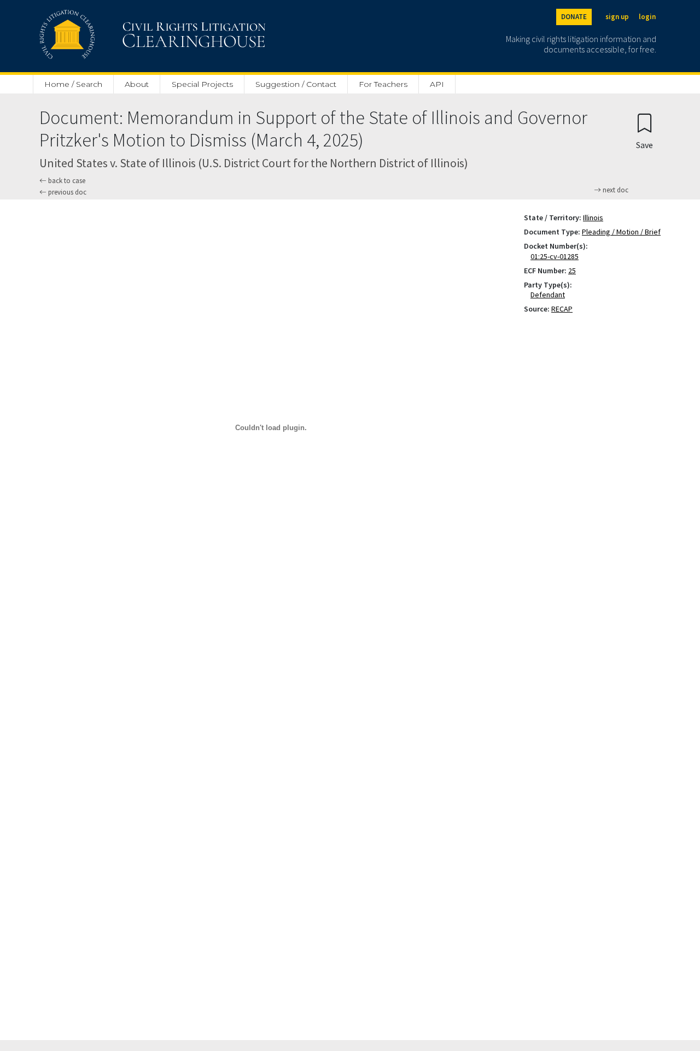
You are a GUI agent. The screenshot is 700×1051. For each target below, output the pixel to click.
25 (572, 270)
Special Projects (202, 84)
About (137, 84)
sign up (617, 16)
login (647, 16)
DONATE (574, 16)
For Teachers (383, 84)
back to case (65, 180)
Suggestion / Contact (295, 84)
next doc (614, 190)
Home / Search (73, 84)
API (437, 84)
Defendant (550, 295)
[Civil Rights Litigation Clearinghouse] (121, 36)
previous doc (66, 192)
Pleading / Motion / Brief (621, 232)
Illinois (593, 217)
